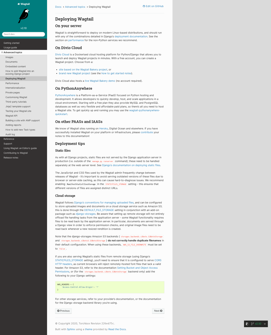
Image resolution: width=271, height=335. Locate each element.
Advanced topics (13, 52)
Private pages (12, 92)
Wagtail (25, 3)
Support (8, 143)
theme (88, 329)
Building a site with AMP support (22, 120)
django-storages (86, 213)
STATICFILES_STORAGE (69, 260)
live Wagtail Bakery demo (100, 80)
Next (157, 311)
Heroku (103, 128)
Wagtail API (11, 115)
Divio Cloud (62, 54)
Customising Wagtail (16, 97)
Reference (9, 139)
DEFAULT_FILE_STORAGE (99, 210)
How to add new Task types (20, 129)
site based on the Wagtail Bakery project (83, 69)
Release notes (11, 157)
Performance (12, 83)
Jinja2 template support (17, 106)
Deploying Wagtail (15, 78)
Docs (58, 6)
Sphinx (71, 329)
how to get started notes (116, 73)
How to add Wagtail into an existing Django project (19, 72)
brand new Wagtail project (74, 73)
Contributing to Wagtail (16, 153)
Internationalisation (15, 87)
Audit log (10, 134)
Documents (11, 61)
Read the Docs (117, 329)
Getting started (11, 43)
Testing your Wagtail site (18, 111)
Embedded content (15, 66)
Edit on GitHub (154, 6)
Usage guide (10, 47)
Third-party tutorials (16, 101)
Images (9, 57)
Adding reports (13, 125)
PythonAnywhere (65, 95)
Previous (64, 311)
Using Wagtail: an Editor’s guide (20, 148)
